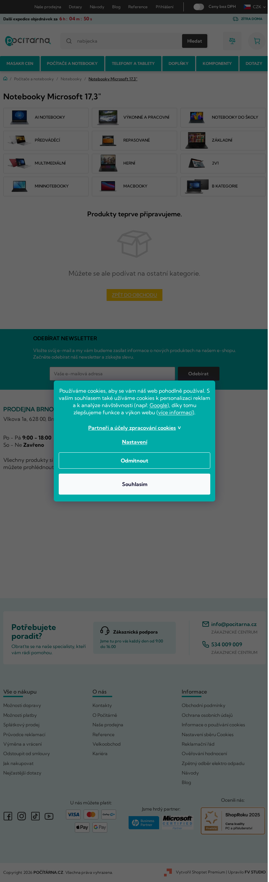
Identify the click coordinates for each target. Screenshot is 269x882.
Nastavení (132, 442)
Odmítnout (132, 460)
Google (165, 405)
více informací (173, 412)
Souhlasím (132, 484)
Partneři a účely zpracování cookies (130, 427)
